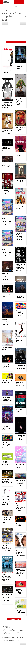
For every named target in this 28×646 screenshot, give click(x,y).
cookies (8, 639)
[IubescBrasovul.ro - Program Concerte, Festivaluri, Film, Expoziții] (1, 2)
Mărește (10, 42)
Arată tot (17, 42)
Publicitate (14, 6)
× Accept (23, 644)
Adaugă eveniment (15, 619)
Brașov (24, 42)
